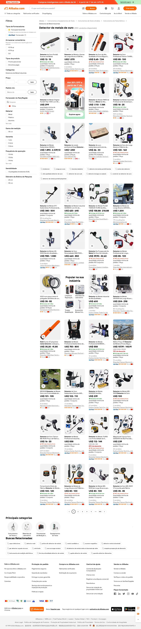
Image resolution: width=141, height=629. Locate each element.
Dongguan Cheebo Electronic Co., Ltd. (50, 310)
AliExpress (39, 619)
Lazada (70, 619)
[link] (138, 608)
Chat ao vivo (90, 575)
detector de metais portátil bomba (100, 169)
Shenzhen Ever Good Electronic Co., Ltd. (99, 219)
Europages (102, 619)
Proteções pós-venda (39, 581)
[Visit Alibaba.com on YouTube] (132, 593)
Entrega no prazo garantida (41, 577)
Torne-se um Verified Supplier (124, 581)
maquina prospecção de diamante (115, 548)
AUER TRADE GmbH (47, 111)
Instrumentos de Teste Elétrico (114, 21)
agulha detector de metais (78, 553)
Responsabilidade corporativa (14, 577)
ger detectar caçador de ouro (18, 548)
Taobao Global (79, 619)
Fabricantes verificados (67, 569)
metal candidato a (73, 543)
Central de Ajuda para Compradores (93, 570)
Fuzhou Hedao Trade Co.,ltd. (98, 312)
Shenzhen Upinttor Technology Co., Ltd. (123, 116)
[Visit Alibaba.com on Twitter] (123, 593)
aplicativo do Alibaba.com (99, 609)
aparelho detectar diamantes (102, 553)
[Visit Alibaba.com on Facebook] (115, 593)
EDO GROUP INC (70, 156)
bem (32, 82)
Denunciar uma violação (94, 593)
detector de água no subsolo (97, 174)
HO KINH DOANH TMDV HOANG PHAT (50, 156)
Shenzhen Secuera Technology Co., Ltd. (74, 353)
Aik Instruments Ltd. (120, 222)
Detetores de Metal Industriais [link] (49, 24)
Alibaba (41, 21)
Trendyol (94, 619)
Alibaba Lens (16, 608)
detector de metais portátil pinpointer (55, 178)
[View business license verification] (90, 626)
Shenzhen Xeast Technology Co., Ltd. (74, 222)
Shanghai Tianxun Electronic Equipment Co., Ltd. (123, 70)
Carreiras (7, 581)
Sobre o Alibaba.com (11, 564)
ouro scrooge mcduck (53, 548)
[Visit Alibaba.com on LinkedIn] (119, 593)
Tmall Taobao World (59, 619)
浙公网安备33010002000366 (106, 626)
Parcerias (117, 585)
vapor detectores (14, 543)
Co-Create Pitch (10, 573)
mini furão (37, 548)
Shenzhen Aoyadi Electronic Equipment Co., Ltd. (50, 68)
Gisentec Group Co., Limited (74, 263)
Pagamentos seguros (39, 569)
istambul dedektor (77, 169)
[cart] (112, 9)
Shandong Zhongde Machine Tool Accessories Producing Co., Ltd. (50, 220)
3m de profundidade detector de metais (51, 553)
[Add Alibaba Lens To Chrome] (37, 609)
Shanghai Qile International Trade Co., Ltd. (123, 267)
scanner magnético (91, 543)
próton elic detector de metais (51, 543)
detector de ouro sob (75, 174)
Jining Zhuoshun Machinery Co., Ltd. (50, 265)
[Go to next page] (104, 512)
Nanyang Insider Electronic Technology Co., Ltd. (123, 161)
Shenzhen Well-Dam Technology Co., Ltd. (50, 355)
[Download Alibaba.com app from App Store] (116, 609)
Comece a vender (120, 573)
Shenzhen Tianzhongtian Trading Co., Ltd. (123, 311)
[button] (83, 8)
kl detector (46, 169)
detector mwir (31, 543)
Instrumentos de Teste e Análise (89, 21)
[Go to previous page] (69, 512)
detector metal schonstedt (112, 543)
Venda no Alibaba (119, 569)
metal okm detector (123, 169)
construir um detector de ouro (122, 174)
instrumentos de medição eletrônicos (21, 553)
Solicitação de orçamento (68, 573)
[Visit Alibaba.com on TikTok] (137, 593)
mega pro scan (60, 169)
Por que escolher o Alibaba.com (15, 569)
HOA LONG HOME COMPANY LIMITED (99, 111)
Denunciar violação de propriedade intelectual (94, 588)
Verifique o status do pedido (123, 577)
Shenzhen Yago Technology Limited (99, 70)
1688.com (48, 619)
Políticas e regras (37, 592)
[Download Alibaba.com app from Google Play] (130, 609)
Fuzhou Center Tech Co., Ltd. (74, 69)
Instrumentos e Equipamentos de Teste (61, 21)
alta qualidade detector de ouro (53, 174)
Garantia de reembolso (39, 573)
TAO (87, 619)
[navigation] (21, 266)
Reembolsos (90, 583)
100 (100, 511)
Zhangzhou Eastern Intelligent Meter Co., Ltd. (99, 267)
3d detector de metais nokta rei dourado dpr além (82, 548)
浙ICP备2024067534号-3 (126, 626)
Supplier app (55, 609)
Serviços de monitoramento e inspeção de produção (42, 586)
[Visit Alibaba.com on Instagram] (128, 593)
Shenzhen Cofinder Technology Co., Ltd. (99, 156)
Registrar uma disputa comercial (97, 579)
